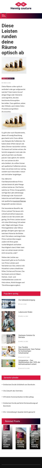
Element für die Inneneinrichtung (20, 444)
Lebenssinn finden (25, 312)
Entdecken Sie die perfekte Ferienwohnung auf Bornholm (20, 404)
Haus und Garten (8, 78)
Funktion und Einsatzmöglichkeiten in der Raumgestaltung (35, 440)
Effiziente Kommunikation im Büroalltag (18, 397)
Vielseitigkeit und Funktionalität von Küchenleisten (6, 440)
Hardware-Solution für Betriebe (26, 336)
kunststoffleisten (19, 201)
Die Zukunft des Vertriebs (13, 391)
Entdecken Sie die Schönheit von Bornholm (19, 384)
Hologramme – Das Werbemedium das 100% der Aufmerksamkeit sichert (29, 362)
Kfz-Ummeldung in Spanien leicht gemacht (19, 412)
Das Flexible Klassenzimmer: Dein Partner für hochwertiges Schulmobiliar (29, 350)
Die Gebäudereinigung (26, 300)
